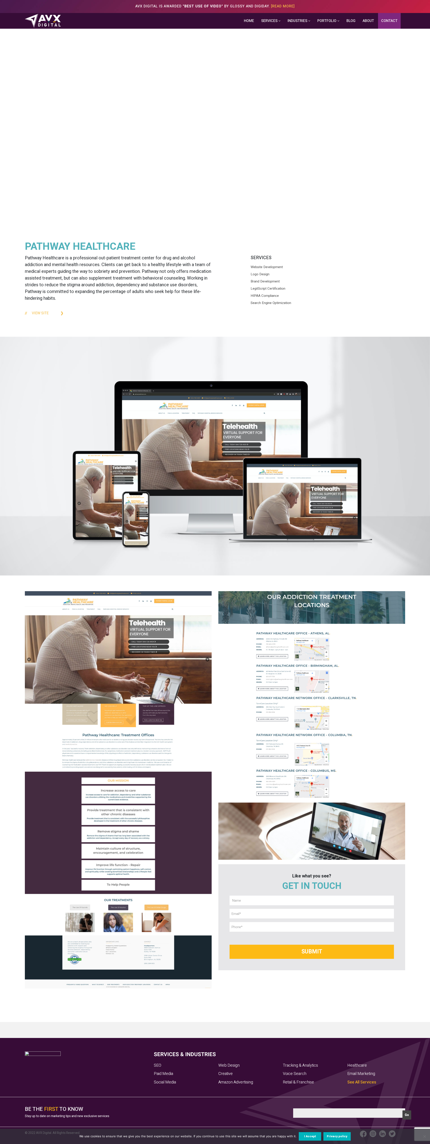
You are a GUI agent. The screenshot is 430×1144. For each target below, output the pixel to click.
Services (269, 21)
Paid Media (163, 1074)
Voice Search (294, 1074)
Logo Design (260, 274)
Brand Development (265, 281)
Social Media (165, 1082)
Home (249, 21)
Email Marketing (361, 1074)
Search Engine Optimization (271, 302)
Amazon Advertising (235, 1082)
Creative (225, 1074)
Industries (298, 21)
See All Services (361, 1082)
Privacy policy (337, 1136)
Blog (350, 21)
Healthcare (357, 1065)
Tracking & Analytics (300, 1065)
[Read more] (283, 6)
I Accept (310, 1136)
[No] (424, 1136)
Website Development (267, 267)
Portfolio (327, 21)
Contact (389, 21)
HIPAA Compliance (265, 295)
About (368, 21)
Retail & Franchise (298, 1082)
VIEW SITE (40, 313)
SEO (157, 1065)
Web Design (229, 1065)
